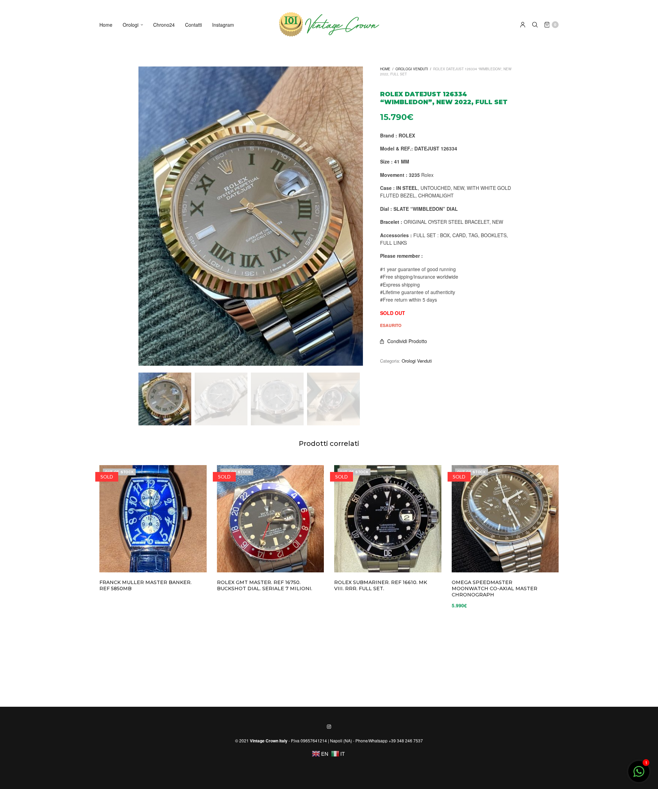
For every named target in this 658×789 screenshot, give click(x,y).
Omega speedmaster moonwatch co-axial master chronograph (494, 588)
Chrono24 (164, 24)
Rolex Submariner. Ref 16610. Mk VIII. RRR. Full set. (380, 585)
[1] (638, 775)
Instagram (223, 24)
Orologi (130, 24)
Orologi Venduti (411, 68)
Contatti (193, 24)
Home (105, 24)
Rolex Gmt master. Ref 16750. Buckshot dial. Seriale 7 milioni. (264, 585)
